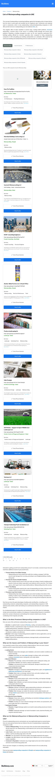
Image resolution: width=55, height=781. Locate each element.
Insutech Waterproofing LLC (12, 185)
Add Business (10, 771)
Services (9, 11)
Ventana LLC (8, 477)
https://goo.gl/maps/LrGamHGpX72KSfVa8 (14, 286)
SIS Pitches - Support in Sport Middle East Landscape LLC (16, 428)
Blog (24, 771)
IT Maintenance (29, 45)
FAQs (28, 771)
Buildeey (5, 3)
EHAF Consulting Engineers (12, 235)
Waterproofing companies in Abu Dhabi (33, 49)
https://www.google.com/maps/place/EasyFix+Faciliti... (17, 91)
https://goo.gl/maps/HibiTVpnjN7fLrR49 (13, 432)
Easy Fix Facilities (9, 89)
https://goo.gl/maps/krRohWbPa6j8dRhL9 (14, 479)
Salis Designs (8, 380)
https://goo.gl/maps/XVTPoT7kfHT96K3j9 (14, 382)
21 (13, 560)
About (3, 771)
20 (10, 560)
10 (3, 560)
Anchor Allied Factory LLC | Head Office (16, 283)
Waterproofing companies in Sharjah (37, 58)
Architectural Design (9, 384)
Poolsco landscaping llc (11, 331)
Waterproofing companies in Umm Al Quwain (14, 62)
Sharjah (14, 141)
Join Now (42, 85)
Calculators (18, 771)
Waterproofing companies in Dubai (12, 54)
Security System (18, 45)
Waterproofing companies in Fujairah (32, 54)
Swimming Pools (8, 529)
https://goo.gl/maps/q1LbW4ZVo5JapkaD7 (14, 333)
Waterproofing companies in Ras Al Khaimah (14, 58)
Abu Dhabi (16, 239)
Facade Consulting (8, 239)
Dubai (14, 93)
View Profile (17, 112)
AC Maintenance (8, 93)
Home (4, 11)
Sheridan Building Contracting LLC (14, 136)
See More (26, 103)
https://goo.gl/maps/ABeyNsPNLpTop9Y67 (14, 237)
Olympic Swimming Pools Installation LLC (16, 524)
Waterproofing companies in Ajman (12, 49)
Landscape (6, 335)
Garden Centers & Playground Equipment (14, 434)
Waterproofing (7, 45)
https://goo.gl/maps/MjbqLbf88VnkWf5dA (14, 527)
